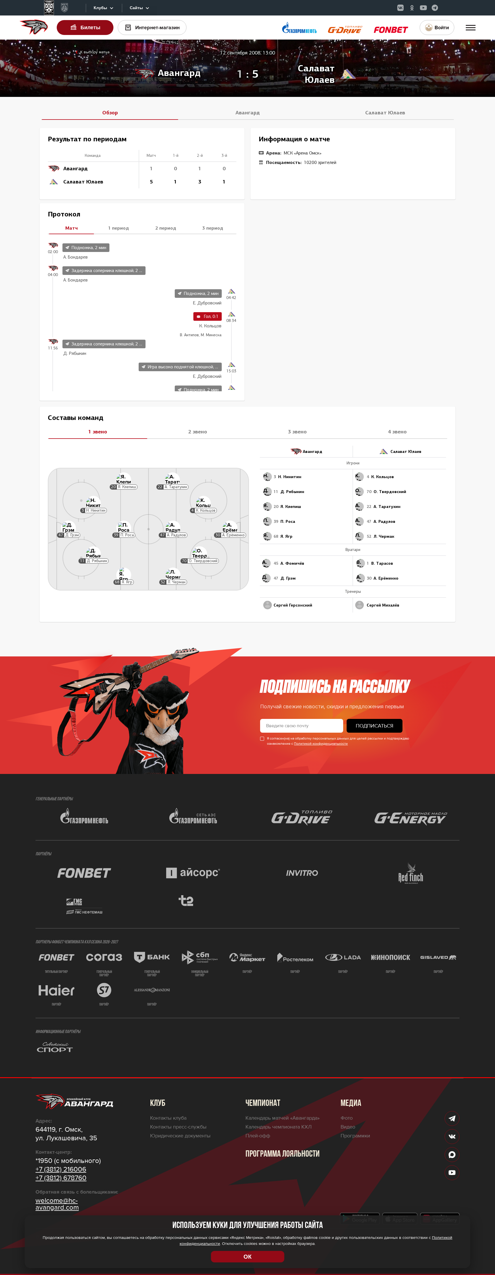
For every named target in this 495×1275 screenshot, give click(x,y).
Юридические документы (180, 1136)
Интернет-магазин (157, 27)
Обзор (110, 112)
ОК (247, 1257)
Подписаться (374, 726)
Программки (355, 1136)
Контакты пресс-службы (178, 1127)
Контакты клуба (168, 1118)
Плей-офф (257, 1136)
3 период (212, 228)
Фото (347, 1118)
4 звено (397, 432)
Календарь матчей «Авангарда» (282, 1118)
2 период (165, 228)
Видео (348, 1127)
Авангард (247, 112)
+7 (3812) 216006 (61, 1169)
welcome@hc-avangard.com (57, 1204)
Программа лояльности (282, 1154)
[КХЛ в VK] (400, 7)
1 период (118, 228)
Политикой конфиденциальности (321, 744)
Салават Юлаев (385, 112)
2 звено (197, 432)
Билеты (90, 27)
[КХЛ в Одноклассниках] (412, 7)
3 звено (297, 432)
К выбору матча (94, 52)
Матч (71, 228)
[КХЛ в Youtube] (423, 7)
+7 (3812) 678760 (61, 1178)
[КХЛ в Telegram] (435, 7)
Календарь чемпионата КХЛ (278, 1127)
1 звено (97, 432)
